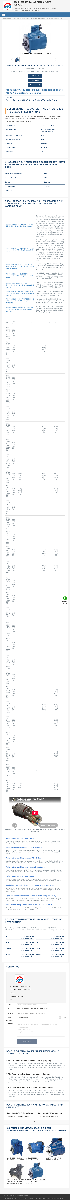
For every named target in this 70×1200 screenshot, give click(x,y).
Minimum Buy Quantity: (13, 135)
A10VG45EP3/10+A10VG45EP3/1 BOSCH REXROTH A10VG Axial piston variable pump (20, 276)
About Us (5, 1196)
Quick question (9, 1019)
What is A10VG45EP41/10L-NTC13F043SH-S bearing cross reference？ (35, 71)
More (35, 1122)
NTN (7, 943)
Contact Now (35, 76)
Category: (8, 144)
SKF (37, 937)
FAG (37, 943)
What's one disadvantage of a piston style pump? (29, 1074)
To (8, 1009)
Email (9, 1005)
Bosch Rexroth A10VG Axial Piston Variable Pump (27, 18)
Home (4, 18)
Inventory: (9, 152)
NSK (7, 937)
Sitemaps (26, 1196)
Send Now (27, 1041)
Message (10, 1024)
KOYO (38, 949)
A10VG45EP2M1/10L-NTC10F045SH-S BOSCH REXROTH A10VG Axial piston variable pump (20, 301)
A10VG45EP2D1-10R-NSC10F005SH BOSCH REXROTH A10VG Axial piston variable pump (20, 226)
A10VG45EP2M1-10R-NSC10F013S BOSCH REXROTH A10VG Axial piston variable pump (20, 293)
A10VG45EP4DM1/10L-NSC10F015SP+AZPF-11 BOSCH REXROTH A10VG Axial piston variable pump (20, 266)
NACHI (8, 955)
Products (9, 18)
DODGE (38, 955)
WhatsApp (35, 80)
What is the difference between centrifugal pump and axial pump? (32, 1060)
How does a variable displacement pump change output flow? (32, 1087)
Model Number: (10, 129)
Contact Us (13, 1196)
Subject (10, 1013)
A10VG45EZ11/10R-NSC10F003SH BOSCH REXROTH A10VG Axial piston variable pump (20, 285)
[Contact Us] (65, 600)
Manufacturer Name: (12, 140)
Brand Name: (10, 125)
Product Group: (10, 148)
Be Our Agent (35, 85)
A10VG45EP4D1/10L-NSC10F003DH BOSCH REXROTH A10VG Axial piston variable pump (20, 309)
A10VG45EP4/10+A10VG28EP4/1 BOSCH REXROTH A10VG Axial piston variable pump (20, 250)
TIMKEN (8, 949)
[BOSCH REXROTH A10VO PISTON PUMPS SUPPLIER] (8, 5)
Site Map (20, 1196)
